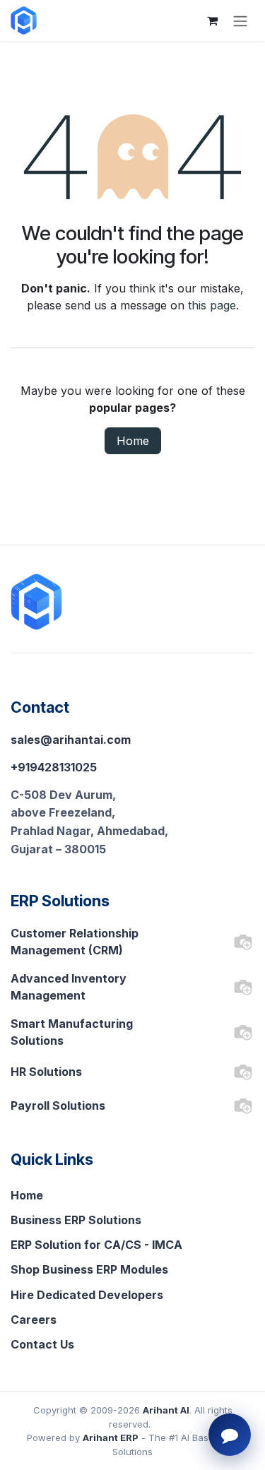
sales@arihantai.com (71, 740)
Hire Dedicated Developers (87, 1295)
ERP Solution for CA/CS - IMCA (96, 1245)
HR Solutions (46, 1072)
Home (133, 441)
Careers (34, 1319)
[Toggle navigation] (240, 20)
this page (212, 305)
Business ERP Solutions (76, 1220)
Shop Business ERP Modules (89, 1269)
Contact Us (42, 1344)
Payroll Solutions (58, 1105)
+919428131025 (54, 767)
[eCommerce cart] (212, 20)
